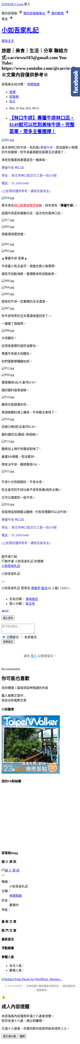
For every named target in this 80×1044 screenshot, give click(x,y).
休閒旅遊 (33, 84)
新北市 (30, 603)
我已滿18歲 (9, 1036)
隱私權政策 (69, 985)
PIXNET (18, 985)
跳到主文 (8, 41)
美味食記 (32, 599)
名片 (12, 101)
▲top (5, 610)
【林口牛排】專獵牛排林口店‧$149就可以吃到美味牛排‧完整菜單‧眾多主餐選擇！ (42, 124)
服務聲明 (42, 990)
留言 (44, 588)
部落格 (14, 96)
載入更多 (8, 618)
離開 (22, 1036)
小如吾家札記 (20, 30)
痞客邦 (35, 588)
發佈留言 (8, 641)
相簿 (12, 92)
